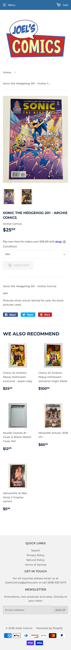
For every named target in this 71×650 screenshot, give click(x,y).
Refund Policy (35, 559)
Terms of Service (35, 564)
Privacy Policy (35, 555)
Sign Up (60, 609)
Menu (11, 5)
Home (7, 72)
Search (35, 550)
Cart (65, 5)
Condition (10, 246)
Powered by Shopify (49, 628)
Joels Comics (24, 628)
